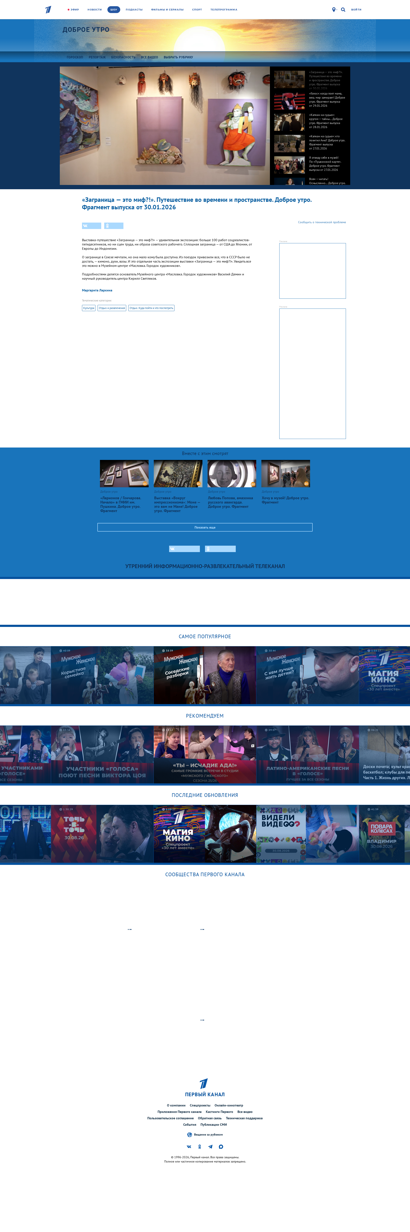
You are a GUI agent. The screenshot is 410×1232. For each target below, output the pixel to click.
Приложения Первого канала (180, 1111)
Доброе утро (86, 29)
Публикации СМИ (214, 1124)
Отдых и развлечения (112, 308)
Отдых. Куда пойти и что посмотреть (151, 308)
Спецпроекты (200, 1105)
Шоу (113, 9)
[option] (310, 77)
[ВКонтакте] (91, 226)
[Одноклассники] (113, 226)
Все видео (245, 1111)
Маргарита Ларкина (97, 290)
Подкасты (134, 9)
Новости (95, 9)
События (189, 1124)
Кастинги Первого (219, 1111)
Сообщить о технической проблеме (322, 222)
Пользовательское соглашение (170, 1118)
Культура (88, 308)
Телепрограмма (224, 9)
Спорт (197, 9)
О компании (176, 1105)
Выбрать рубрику (178, 57)
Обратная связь (210, 1118)
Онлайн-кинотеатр (229, 1105)
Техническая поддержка (244, 1118)
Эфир (75, 9)
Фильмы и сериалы (167, 9)
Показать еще (205, 527)
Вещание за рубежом (208, 1134)
